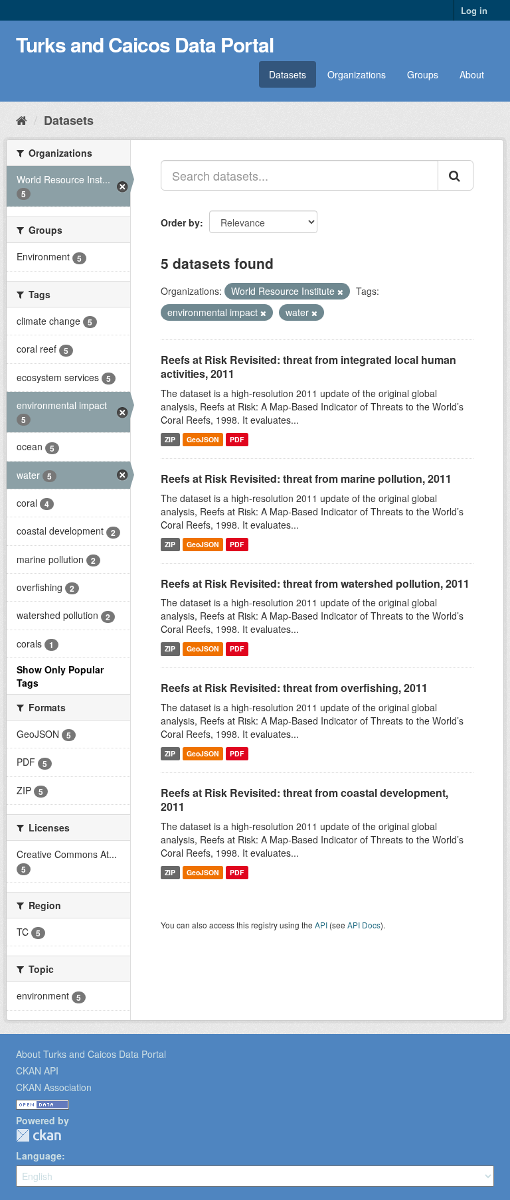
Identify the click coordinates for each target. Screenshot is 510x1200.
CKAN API (37, 1070)
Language (39, 1155)
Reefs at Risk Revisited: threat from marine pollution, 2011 (306, 478)
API (321, 924)
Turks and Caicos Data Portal (145, 44)
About (472, 74)
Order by (180, 222)
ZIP (170, 439)
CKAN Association (54, 1087)
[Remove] (340, 291)
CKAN (38, 1135)
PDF (237, 439)
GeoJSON (203, 439)
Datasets (287, 74)
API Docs (364, 924)
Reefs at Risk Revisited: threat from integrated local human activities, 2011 (308, 366)
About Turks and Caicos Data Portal (91, 1054)
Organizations (356, 74)
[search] (455, 175)
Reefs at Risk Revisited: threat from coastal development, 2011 (304, 799)
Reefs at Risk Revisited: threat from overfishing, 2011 (294, 687)
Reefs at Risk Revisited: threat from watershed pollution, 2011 (315, 583)
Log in (474, 10)
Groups (422, 74)
